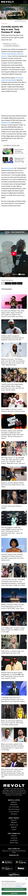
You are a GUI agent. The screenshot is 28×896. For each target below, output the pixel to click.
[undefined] (8, 151)
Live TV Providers (14, 807)
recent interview (9, 168)
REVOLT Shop (14, 843)
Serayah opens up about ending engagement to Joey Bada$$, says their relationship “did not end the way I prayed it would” (12, 675)
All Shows (14, 802)
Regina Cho (7, 43)
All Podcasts (14, 804)
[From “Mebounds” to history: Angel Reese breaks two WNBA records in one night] (14, 618)
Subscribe (14, 835)
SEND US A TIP (14, 855)
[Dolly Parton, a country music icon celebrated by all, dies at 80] (14, 642)
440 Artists (14, 814)
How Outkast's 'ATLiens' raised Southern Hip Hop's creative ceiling (13, 410)
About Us (14, 820)
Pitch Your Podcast (14, 809)
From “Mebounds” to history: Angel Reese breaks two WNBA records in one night (13, 630)
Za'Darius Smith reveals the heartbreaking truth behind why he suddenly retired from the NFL (12, 338)
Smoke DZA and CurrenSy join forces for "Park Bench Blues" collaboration (19, 153)
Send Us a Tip (14, 825)
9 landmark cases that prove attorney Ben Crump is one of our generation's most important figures (13, 699)
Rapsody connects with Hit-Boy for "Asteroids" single (20, 159)
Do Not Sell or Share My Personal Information (14, 889)
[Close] (26, 879)
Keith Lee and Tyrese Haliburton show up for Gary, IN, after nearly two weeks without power (12, 722)
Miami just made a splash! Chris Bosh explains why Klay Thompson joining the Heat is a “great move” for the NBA (12, 747)
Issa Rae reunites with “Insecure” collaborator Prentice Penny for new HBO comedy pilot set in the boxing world (12, 557)
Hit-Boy (14, 283)
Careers (14, 829)
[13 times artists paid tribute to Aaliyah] (14, 497)
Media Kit (14, 827)
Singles (20, 283)
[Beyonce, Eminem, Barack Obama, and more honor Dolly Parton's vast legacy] (14, 473)
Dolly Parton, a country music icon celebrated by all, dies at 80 (12, 652)
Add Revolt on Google (12, 45)
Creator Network (14, 811)
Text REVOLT (14, 840)
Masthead (14, 822)
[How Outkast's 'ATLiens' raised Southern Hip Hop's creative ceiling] (14, 400)
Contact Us (14, 838)
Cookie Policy (18, 886)
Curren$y (8, 283)
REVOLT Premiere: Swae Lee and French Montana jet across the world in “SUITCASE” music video (12, 606)
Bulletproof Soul (6, 122)
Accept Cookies (14, 893)
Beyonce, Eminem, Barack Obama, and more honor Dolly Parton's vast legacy (12, 484)
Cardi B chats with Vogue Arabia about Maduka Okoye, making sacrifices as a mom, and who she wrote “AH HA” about (12, 387)
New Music (4, 23)
